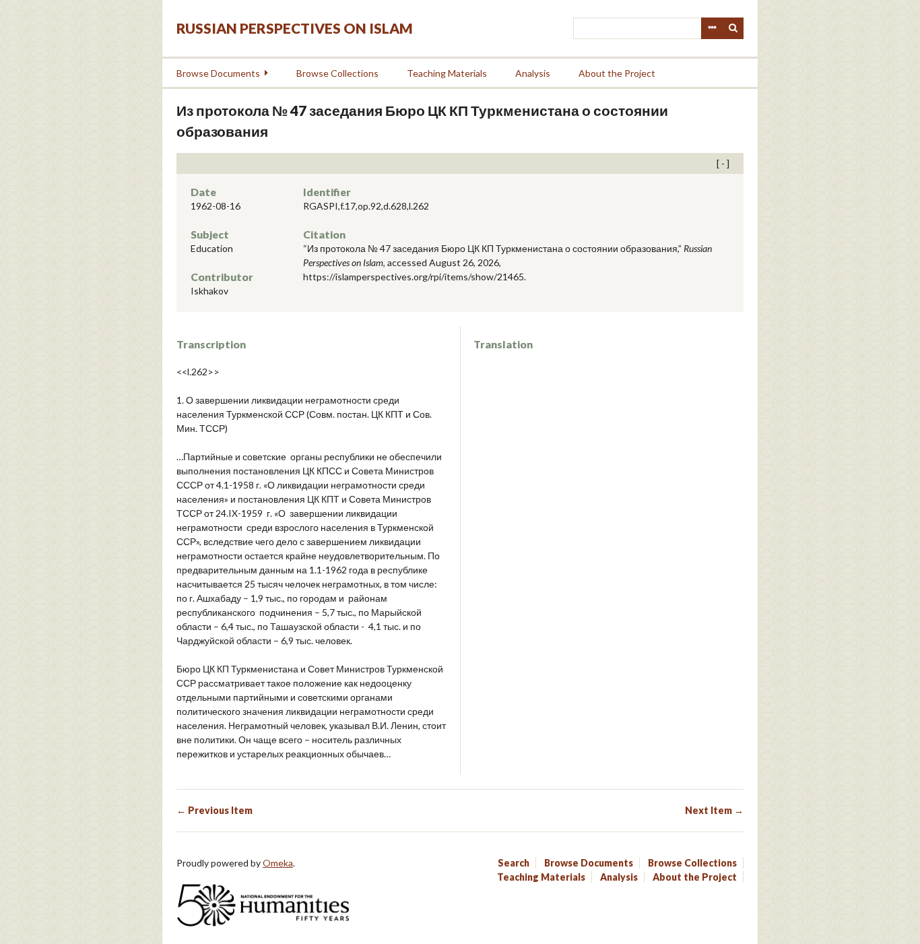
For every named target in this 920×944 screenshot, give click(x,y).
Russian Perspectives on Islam (294, 28)
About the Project (617, 73)
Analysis (532, 73)
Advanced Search (712, 28)
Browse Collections (337, 73)
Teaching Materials (447, 73)
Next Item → (714, 810)
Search (733, 28)
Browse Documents (218, 73)
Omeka (278, 863)
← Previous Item (214, 810)
